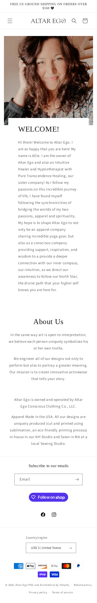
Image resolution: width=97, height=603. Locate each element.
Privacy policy (38, 592)
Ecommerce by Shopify (54, 585)
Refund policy (83, 585)
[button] (9, 20)
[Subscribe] (76, 479)
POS (31, 585)
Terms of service (62, 592)
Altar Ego (21, 585)
